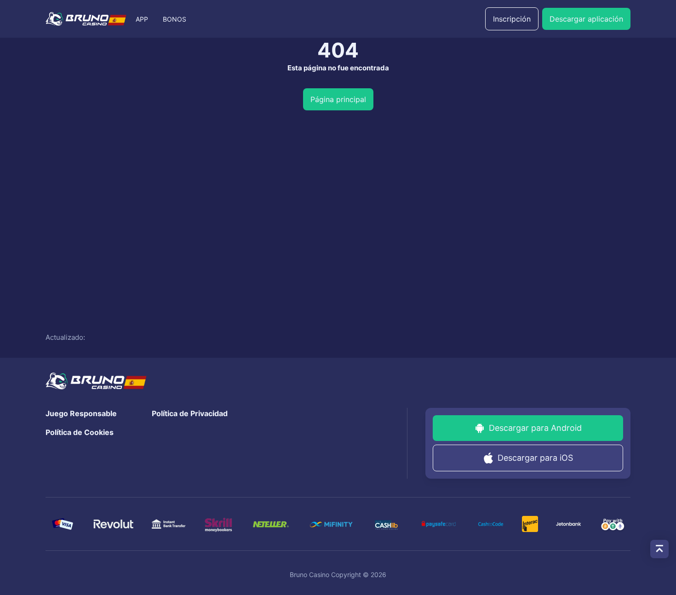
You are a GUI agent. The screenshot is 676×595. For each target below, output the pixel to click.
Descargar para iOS (535, 458)
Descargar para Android (535, 428)
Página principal (338, 99)
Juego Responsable (81, 413)
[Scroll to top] (659, 549)
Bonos (174, 19)
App (142, 19)
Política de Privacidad (190, 413)
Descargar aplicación (586, 18)
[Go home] (86, 19)
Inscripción (512, 18)
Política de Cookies (80, 432)
